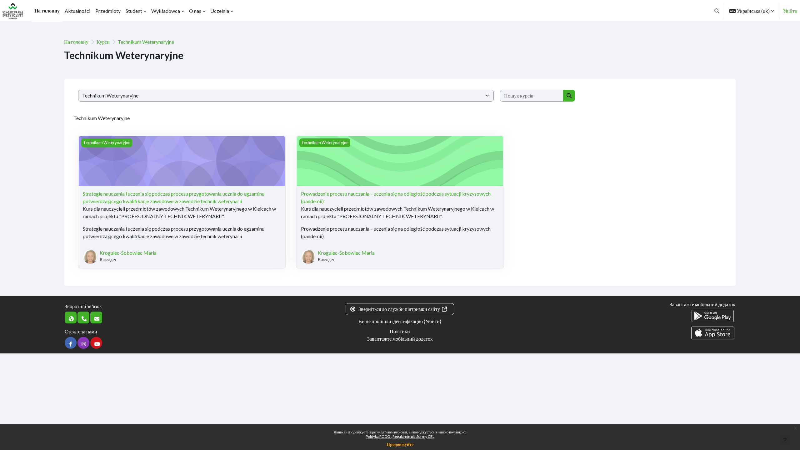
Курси (103, 42)
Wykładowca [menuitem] (165, 11)
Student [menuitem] (134, 11)
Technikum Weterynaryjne (146, 42)
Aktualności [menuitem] (77, 11)
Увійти (790, 11)
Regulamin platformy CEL (413, 436)
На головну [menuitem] (47, 10)
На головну (76, 42)
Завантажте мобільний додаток (400, 339)
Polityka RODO (378, 436)
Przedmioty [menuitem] (108, 11)
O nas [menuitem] (195, 11)
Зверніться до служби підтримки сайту (399, 309)
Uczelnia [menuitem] (219, 11)
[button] (716, 11)
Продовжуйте (400, 444)
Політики (400, 331)
